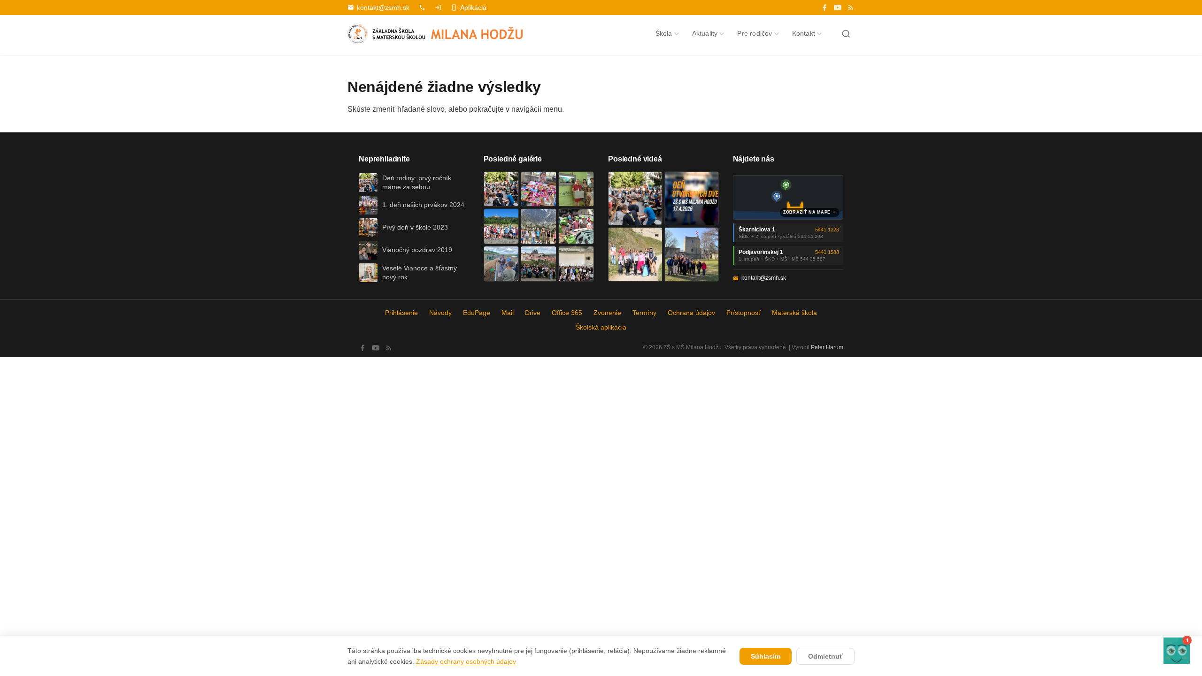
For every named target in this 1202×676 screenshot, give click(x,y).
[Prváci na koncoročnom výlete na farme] (501, 264)
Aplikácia (473, 7)
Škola (663, 33)
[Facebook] (824, 7)
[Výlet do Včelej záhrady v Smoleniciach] (501, 226)
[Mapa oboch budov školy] (788, 197)
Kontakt (803, 33)
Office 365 (567, 312)
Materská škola (794, 312)
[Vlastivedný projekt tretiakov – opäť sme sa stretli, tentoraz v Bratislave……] (576, 226)
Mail (507, 312)
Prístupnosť (743, 312)
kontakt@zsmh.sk (383, 7)
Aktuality (705, 33)
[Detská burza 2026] (538, 189)
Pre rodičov (754, 33)
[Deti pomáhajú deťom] (576, 189)
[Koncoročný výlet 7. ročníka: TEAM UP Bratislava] (576, 264)
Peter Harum (827, 347)
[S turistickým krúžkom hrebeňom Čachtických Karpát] (635, 254)
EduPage (476, 312)
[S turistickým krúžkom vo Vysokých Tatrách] (538, 226)
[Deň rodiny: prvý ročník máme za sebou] (501, 189)
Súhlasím (765, 656)
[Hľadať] (846, 33)
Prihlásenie (401, 312)
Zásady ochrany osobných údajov (466, 661)
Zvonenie (607, 312)
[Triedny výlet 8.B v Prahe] (538, 264)
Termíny (644, 312)
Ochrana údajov (691, 312)
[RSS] (851, 7)
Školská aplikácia (601, 327)
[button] (1177, 651)
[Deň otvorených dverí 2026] (691, 198)
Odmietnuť (825, 656)
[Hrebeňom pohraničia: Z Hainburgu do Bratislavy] (691, 254)
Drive (532, 312)
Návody (440, 312)
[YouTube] (837, 7)
